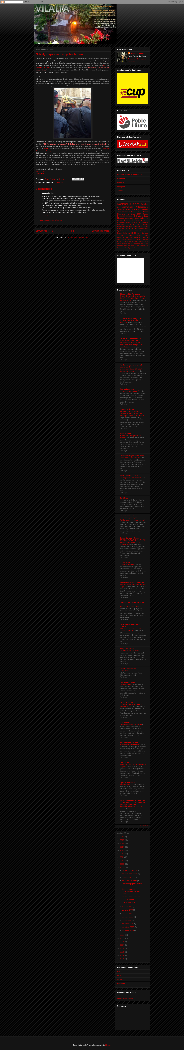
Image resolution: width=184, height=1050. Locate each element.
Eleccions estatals (138, 241)
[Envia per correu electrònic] (73, 179)
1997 (122, 955)
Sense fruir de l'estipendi (130, 338)
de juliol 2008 (127, 910)
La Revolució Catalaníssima (130, 458)
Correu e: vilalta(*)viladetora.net (129, 174)
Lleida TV (130, 243)
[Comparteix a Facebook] (80, 179)
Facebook (121, 178)
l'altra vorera (125, 762)
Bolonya (119, 241)
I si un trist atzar (127, 702)
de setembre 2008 (129, 881)
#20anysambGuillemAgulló (130, 744)
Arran (119, 979)
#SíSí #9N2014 (142, 239)
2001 (122, 952)
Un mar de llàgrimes (127, 564)
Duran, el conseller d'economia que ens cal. (131, 891)
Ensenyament (143, 229)
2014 (122, 847)
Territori (120, 209)
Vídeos (145, 212)
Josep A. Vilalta (51, 179)
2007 (122, 935)
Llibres (139, 235)
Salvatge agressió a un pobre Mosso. (131, 898)
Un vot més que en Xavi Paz (130, 391)
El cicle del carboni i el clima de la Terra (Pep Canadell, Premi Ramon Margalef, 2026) (132, 298)
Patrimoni (120, 245)
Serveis (126, 231)
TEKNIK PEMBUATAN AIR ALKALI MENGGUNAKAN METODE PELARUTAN (133, 542)
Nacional (122, 204)
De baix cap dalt (127, 516)
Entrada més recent (44, 231)
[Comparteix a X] (77, 179)
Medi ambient (132, 209)
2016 (122, 840)
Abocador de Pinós (140, 227)
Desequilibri (122, 216)
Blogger (108, 1045)
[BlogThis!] (75, 179)
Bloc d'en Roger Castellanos (132, 456)
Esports (145, 231)
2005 (122, 942)
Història (145, 224)
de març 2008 (128, 924)
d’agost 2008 (127, 907)
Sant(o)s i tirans (126, 684)
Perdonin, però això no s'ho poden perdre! (132, 366)
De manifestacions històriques (131, 724)
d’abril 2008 (127, 920)
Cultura (120, 220)
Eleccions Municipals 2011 (128, 224)
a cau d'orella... (126, 434)
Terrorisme (121, 235)
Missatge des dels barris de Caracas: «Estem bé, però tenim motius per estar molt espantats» (132, 413)
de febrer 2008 (128, 927)
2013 (122, 850)
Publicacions (144, 245)
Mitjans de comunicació (141, 243)
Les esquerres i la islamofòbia (131, 478)
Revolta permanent (128, 669)
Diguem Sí (128, 220)
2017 (122, 837)
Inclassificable (128, 233)
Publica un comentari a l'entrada (50, 220)
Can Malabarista (127, 389)
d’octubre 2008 (128, 877)
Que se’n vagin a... (129, 902)
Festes (119, 233)
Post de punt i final (131, 245)
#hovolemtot (143, 222)
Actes (136, 218)
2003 (122, 948)
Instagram (121, 187)
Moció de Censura (141, 233)
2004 (122, 945)
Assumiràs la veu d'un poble (132, 582)
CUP (119, 971)
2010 (122, 861)
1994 (122, 959)
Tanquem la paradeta (129, 742)
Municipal (134, 204)
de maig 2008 (128, 917)
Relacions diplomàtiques (124, 248)
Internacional (143, 216)
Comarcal (120, 229)
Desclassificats (131, 229)
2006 (122, 938)
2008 (122, 867)
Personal (145, 237)
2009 (122, 864)
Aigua (128, 222)
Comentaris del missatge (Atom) (78, 237)
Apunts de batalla (127, 783)
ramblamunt (125, 722)
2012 (122, 854)
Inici (72, 231)
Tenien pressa (125, 785)
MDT (119, 975)
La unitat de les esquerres (129, 651)
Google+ (120, 182)
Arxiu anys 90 (135, 231)
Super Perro (124, 671)
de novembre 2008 (130, 874)
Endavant (121, 984)
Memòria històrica (133, 237)
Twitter (120, 191)
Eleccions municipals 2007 (129, 214)
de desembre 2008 (130, 870)
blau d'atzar (125, 562)
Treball (134, 248)
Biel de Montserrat (128, 682)
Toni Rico (124, 498)
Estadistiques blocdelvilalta (125, 998)
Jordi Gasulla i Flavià (129, 476)
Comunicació (127, 241)
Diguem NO (132, 216)
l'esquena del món (128, 409)
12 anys (129, 227)
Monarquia (129, 218)
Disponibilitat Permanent (130, 294)
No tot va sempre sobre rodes (132, 800)
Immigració (131, 235)
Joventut (124, 243)
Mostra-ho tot (144, 825)
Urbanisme (121, 227)
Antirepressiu (59, 182)
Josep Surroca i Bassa (129, 538)
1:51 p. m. (45, 215)
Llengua (120, 218)
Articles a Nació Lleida (131, 212)
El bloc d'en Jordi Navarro (131, 318)
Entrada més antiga (100, 231)
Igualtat (120, 231)
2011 (122, 857)
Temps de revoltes (128, 649)
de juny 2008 (127, 913)
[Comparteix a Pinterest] (82, 179)
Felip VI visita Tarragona (129, 606)
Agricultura (144, 218)
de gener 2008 (128, 930)
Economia (138, 220)
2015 (122, 843)
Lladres (134, 222)
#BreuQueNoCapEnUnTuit (125, 239)
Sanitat (145, 214)
